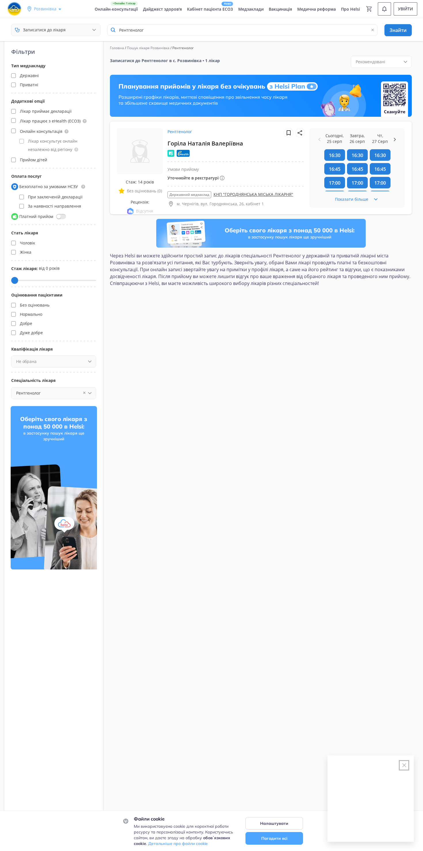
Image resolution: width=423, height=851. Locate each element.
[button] (85, 121)
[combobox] (242, 30)
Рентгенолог (179, 131)
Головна (117, 47)
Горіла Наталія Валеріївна (205, 143)
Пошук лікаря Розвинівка (148, 47)
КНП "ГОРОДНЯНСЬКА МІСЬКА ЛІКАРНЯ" (253, 194)
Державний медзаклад (189, 194)
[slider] (14, 280)
